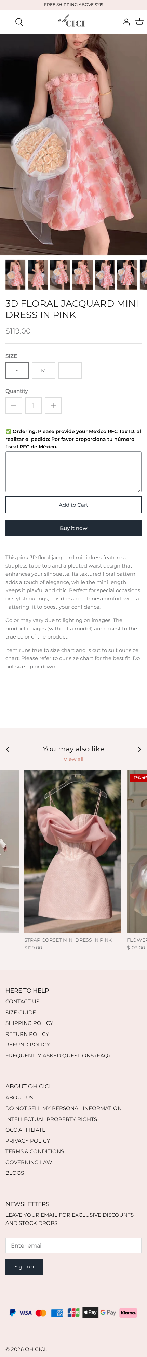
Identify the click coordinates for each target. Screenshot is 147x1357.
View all (73, 759)
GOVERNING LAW (28, 1162)
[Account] (124, 22)
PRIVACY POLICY (27, 1140)
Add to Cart (73, 505)
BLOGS (14, 1173)
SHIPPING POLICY (29, 1023)
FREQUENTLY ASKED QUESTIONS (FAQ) (57, 1055)
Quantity (16, 391)
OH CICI (35, 1349)
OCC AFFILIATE (25, 1129)
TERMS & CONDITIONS (34, 1151)
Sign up (24, 1266)
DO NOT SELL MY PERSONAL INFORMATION (63, 1108)
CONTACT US (22, 1001)
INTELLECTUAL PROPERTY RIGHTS (51, 1119)
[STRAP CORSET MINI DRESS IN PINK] (72, 851)
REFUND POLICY (27, 1044)
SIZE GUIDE (20, 1012)
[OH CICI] (73, 22)
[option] (73, 145)
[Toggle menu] (7, 22)
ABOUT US (19, 1097)
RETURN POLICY (27, 1034)
